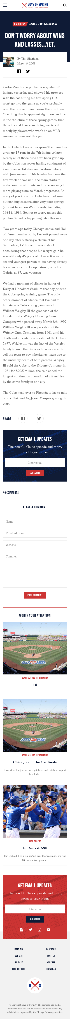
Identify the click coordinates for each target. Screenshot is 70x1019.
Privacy (19, 962)
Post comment (35, 595)
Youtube (51, 962)
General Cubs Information (43, 24)
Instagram (51, 969)
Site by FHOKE (18, 969)
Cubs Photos (35, 841)
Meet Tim (19, 949)
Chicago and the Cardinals (35, 763)
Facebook (51, 949)
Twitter (51, 955)
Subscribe (35, 472)
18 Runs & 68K (35, 849)
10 (35, 685)
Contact (19, 955)
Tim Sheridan (30, 59)
